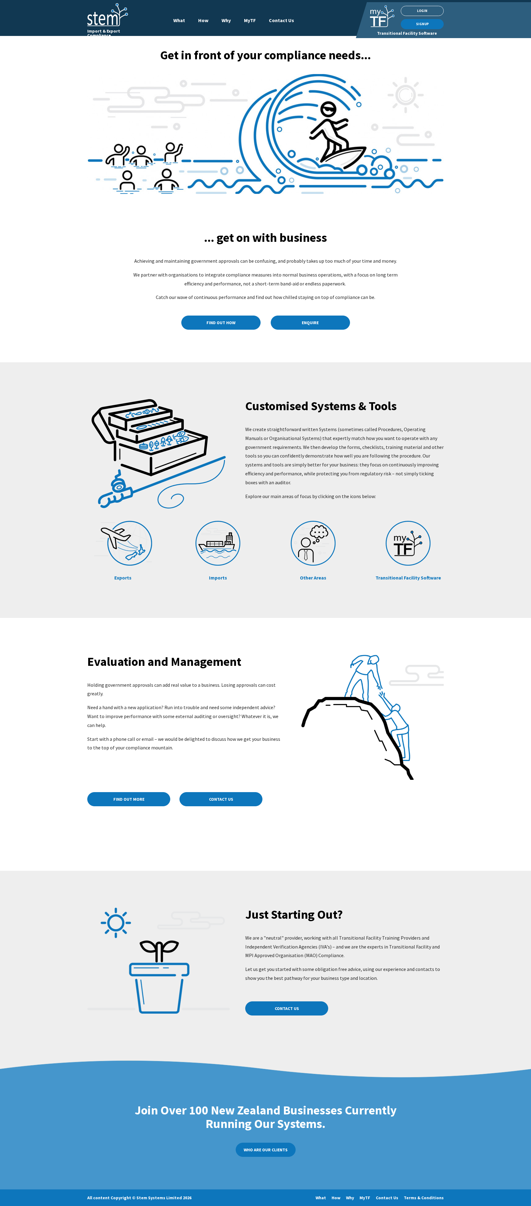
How (203, 20)
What (179, 20)
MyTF (250, 20)
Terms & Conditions (424, 1197)
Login (422, 11)
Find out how (220, 322)
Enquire (310, 322)
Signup (422, 24)
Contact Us (281, 20)
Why (226, 20)
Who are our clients (266, 1150)
